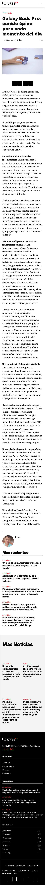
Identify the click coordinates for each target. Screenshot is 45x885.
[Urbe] (8, 541)
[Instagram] (14, 879)
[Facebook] (14, 83)
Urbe (19, 40)
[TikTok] (20, 879)
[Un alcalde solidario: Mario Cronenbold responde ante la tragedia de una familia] (12, 655)
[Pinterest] (25, 83)
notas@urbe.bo (8, 749)
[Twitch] (25, 879)
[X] (19, 83)
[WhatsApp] (30, 83)
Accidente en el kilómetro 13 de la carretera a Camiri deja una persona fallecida (20, 578)
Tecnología (7, 13)
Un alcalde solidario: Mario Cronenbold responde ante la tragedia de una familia (21, 565)
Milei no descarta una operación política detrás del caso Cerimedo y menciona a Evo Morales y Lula (20, 607)
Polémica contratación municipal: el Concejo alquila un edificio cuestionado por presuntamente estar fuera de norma (22, 815)
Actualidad (6, 560)
